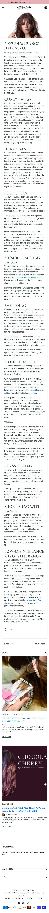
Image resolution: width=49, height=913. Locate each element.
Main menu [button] (7, 869)
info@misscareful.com (30, 898)
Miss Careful (22, 890)
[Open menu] (5, 7)
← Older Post (8, 644)
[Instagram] (28, 903)
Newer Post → (41, 644)
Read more (6, 736)
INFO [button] (4, 877)
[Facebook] (19, 903)
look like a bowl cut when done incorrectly (25, 277)
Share (9, 629)
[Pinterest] (23, 903)
